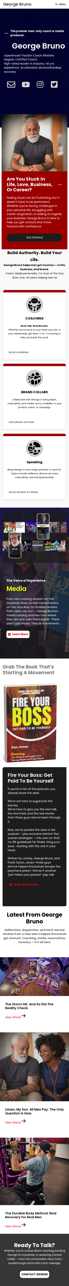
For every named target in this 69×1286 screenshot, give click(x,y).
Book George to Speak (23, 492)
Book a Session (18, 352)
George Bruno (17, 4)
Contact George (35, 1274)
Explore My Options (21, 422)
